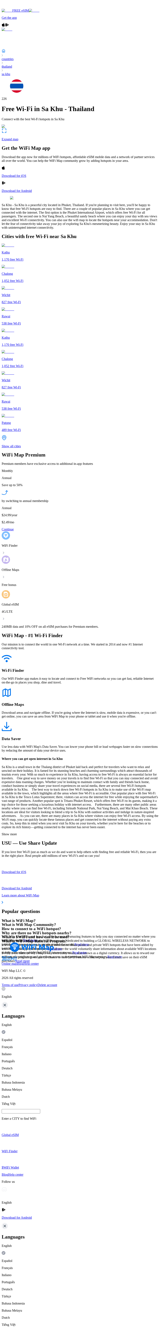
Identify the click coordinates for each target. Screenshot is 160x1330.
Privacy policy (28, 985)
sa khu (6, 74)
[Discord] (9, 960)
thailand (7, 66)
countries (8, 59)
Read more (22, 961)
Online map (9, 963)
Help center (31, 963)
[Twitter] (4, 960)
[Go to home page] (16, 7)
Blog (20, 963)
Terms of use (10, 985)
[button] (80, 993)
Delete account (47, 985)
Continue (8, 529)
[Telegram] (14, 960)
